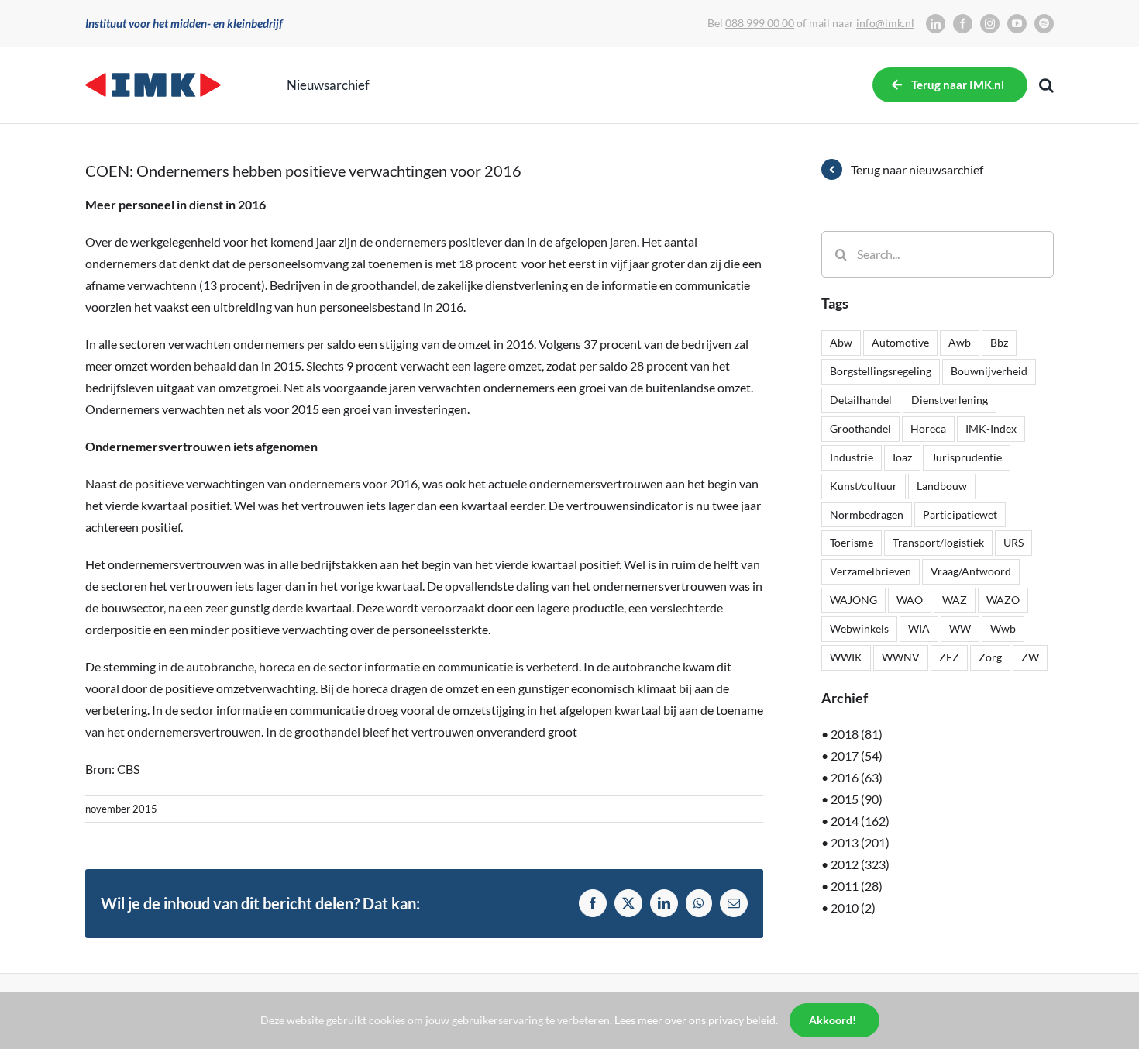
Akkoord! (832, 1020)
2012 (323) (860, 864)
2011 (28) (857, 885)
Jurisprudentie (966, 457)
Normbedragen (866, 514)
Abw (841, 342)
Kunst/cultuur (863, 485)
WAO (909, 599)
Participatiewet (960, 514)
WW (960, 628)
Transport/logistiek (938, 542)
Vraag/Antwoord (971, 571)
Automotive (900, 342)
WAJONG (853, 599)
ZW (1030, 657)
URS (1013, 542)
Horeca (928, 428)
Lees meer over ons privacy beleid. (696, 1020)
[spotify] (1044, 23)
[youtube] (1017, 23)
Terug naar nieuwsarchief (917, 169)
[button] (1046, 85)
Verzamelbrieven (870, 571)
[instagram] (990, 23)
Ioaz (902, 457)
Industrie (851, 457)
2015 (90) (857, 799)
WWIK (846, 657)
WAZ (954, 599)
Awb (959, 342)
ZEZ (949, 657)
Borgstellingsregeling (880, 371)
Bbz (999, 342)
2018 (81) (857, 733)
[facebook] (962, 23)
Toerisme (851, 542)
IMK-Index (991, 428)
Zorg (990, 657)
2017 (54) (857, 755)
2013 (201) (860, 842)
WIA (919, 628)
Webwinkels (859, 628)
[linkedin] (935, 23)
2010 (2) (853, 907)
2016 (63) (857, 777)
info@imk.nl (885, 22)
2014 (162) (860, 820)
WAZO (1003, 599)
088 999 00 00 (759, 22)
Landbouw (942, 485)
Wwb (1003, 628)
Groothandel (860, 428)
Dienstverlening (949, 399)
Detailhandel (861, 399)
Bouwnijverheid (989, 371)
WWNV (901, 657)
